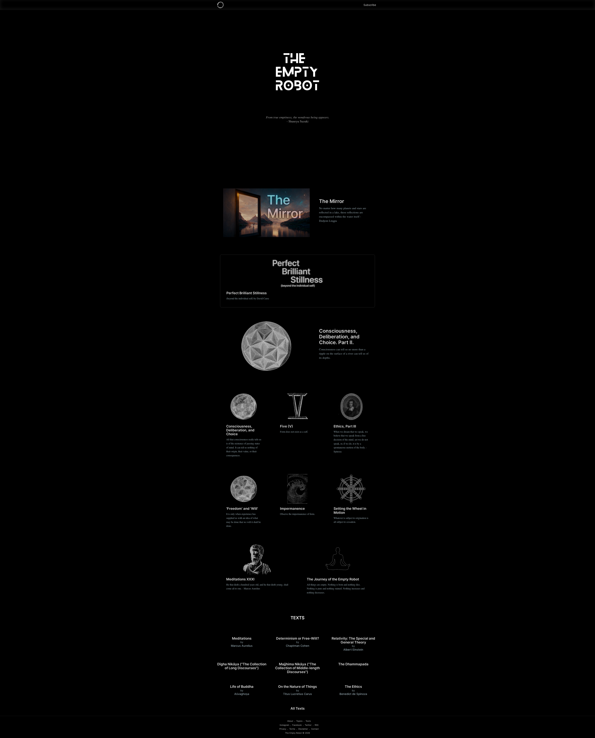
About (290, 721)
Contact (315, 729)
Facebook (297, 725)
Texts (308, 721)
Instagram (284, 725)
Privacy (282, 729)
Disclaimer (303, 729)
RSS (316, 725)
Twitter (308, 725)
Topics (299, 721)
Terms (292, 729)
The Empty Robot (293, 733)
